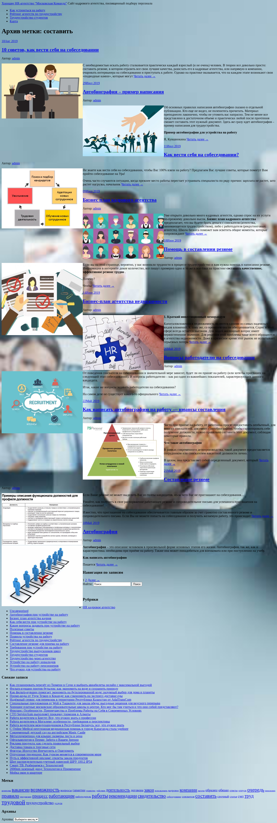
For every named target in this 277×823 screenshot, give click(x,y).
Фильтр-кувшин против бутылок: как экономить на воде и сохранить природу (64, 688)
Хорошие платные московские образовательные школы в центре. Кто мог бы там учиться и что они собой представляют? (94, 707)
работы (100, 796)
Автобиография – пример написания (123, 91)
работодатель (83, 796)
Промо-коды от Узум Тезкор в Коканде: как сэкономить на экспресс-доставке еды (66, 696)
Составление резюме (186, 479)
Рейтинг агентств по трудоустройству (36, 14)
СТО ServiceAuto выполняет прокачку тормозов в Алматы (50, 714)
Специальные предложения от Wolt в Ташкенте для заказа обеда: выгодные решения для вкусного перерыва (85, 703)
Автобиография (100, 531)
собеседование (174, 797)
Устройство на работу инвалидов (33, 662)
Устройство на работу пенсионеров (34, 665)
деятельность (118, 789)
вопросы (66, 790)
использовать (161, 791)
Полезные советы (22, 629)
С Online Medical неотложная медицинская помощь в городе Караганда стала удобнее (69, 728)
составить (206, 795)
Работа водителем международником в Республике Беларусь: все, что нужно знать (67, 725)
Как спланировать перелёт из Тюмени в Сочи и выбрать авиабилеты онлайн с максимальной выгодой (81, 685)
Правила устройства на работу (31, 636)
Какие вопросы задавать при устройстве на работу (45, 625)
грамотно (91, 791)
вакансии (21, 789)
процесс (40, 796)
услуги (58, 803)
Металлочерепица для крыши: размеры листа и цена (46, 736)
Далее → (94, 580)
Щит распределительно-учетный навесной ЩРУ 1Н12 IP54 (51, 761)
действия (100, 791)
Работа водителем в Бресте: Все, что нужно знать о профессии (53, 718)
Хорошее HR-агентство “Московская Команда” (34, 3)
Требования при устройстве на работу (36, 647)
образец (211, 790)
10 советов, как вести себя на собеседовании (50, 49)
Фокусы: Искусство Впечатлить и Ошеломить (42, 750)
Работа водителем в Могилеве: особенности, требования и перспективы (60, 721)
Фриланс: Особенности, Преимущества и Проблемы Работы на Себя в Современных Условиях (76, 710)
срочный (223, 796)
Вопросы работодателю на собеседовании (209, 357)
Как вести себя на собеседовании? (201, 154)
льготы (201, 791)
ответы (234, 790)
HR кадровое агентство (99, 607)
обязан (223, 790)
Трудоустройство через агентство (33, 658)
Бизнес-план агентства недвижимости (125, 301)
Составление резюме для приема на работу (39, 643)
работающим (62, 795)
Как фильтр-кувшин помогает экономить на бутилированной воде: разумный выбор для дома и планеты (82, 692)
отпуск (242, 790)
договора (137, 790)
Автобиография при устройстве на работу (39, 614)
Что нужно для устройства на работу (35, 669)
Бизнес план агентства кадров (30, 618)
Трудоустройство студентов (29, 17)
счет (241, 796)
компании (188, 789)
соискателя (188, 796)
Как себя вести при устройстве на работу (38, 622)
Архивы (7, 819)
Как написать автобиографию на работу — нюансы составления (154, 409)
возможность (45, 790)
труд (249, 795)
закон (149, 789)
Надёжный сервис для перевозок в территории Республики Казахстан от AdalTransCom (70, 699)
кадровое (173, 790)
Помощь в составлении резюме (198, 249)
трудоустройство (40, 803)
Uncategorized (19, 611)
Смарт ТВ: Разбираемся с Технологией (36, 765)
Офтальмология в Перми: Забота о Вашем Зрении (44, 739)
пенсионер (270, 791)
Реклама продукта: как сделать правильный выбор (45, 743)
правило (10, 795)
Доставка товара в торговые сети (33, 747)
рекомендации (123, 795)
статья (233, 796)
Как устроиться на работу (27, 10)
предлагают (25, 797)
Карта (14, 21)
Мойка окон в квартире (26, 772)
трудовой (13, 802)
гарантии (79, 790)
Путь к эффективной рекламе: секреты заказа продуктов (49, 758)
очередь (255, 789)
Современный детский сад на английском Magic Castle (47, 732)
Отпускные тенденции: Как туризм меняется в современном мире (55, 754)
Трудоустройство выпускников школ (35, 651)
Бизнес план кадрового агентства (120, 199)
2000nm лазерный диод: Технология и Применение (45, 769)
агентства (6, 791)
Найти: (87, 584)
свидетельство (152, 795)
